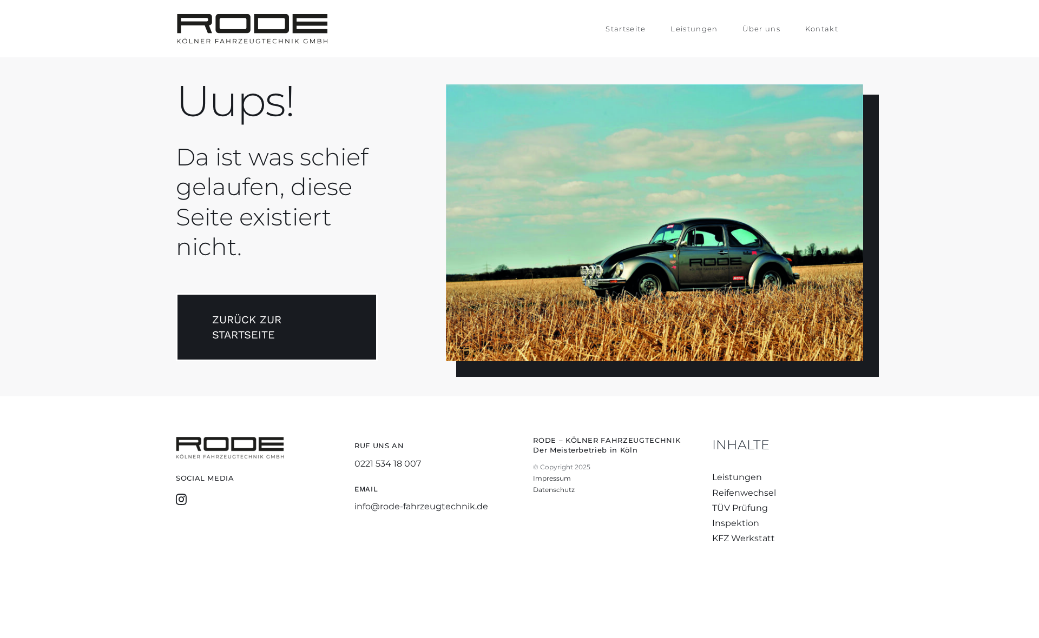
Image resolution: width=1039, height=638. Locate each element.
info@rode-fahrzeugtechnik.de (421, 506)
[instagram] (181, 499)
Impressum (552, 478)
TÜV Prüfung (740, 508)
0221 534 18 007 (387, 463)
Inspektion (735, 523)
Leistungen (737, 477)
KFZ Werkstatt (743, 538)
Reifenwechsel (744, 493)
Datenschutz (554, 490)
